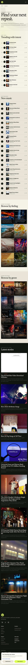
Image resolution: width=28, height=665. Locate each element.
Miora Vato (11, 104)
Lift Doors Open (12, 47)
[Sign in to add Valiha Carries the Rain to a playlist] (26, 113)
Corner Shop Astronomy (14, 169)
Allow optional (20, 661)
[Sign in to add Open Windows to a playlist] (26, 80)
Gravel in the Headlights (14, 183)
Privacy (5, 652)
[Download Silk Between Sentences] (25, 146)
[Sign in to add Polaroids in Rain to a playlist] (26, 71)
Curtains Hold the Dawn (14, 127)
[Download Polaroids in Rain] (25, 71)
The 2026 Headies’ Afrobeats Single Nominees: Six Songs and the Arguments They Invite (13, 499)
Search (2, 630)
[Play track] (4, 43)
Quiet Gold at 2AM (13, 131)
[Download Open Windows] (25, 80)
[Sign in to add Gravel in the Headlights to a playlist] (26, 184)
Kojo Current (11, 53)
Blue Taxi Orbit (12, 61)
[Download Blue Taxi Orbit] (25, 62)
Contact (2, 640)
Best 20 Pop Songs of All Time (11, 436)
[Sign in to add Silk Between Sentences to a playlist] (26, 146)
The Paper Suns (12, 71)
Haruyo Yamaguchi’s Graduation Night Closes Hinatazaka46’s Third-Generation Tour (14, 597)
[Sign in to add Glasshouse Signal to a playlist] (26, 76)
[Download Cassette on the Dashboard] (25, 160)
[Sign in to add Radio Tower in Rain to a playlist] (26, 165)
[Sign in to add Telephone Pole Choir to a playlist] (26, 174)
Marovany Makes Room (14, 108)
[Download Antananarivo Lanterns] (25, 118)
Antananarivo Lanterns (14, 117)
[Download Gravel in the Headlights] (25, 184)
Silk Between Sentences (14, 145)
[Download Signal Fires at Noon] (25, 193)
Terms (2, 652)
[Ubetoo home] (12, 2)
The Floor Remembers (14, 66)
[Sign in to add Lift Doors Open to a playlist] (26, 48)
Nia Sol (10, 81)
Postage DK (16, 638)
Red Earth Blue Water (14, 122)
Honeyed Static (12, 136)
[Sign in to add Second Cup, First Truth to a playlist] (26, 142)
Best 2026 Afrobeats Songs (10, 407)
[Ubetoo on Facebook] (5, 622)
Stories (2, 633)
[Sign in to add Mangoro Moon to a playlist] (26, 104)
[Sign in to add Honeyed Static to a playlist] (26, 137)
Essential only (7, 661)
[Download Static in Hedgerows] (25, 179)
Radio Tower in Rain (13, 164)
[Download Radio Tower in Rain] (25, 165)
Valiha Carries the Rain (14, 113)
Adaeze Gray (11, 128)
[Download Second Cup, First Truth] (25, 142)
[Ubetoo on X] (2, 622)
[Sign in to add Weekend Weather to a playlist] (26, 188)
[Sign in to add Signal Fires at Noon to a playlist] (26, 193)
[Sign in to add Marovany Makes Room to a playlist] (26, 109)
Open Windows (12, 80)
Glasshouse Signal (13, 75)
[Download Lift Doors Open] (25, 48)
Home (2, 5)
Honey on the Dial (13, 84)
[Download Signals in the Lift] (25, 57)
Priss (15, 642)
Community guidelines (5, 643)
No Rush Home (12, 42)
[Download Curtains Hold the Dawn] (25, 127)
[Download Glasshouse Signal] (25, 76)
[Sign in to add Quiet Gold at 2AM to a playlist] (26, 132)
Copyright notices (18, 630)
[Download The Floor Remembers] (25, 66)
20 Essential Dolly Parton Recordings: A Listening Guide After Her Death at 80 (13, 531)
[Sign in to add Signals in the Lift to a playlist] (26, 57)
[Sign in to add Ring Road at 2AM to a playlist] (26, 52)
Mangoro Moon (12, 103)
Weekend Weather (13, 187)
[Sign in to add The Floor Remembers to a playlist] (26, 66)
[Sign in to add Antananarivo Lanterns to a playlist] (26, 118)
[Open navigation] (25, 2)
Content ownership (18, 628)
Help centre (3, 638)
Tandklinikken (17, 640)
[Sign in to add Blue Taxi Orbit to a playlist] (26, 62)
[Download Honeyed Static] (25, 137)
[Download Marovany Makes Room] (25, 109)
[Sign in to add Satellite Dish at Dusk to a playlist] (26, 151)
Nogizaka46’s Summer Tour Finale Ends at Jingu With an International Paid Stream (13, 564)
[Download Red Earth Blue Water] (25, 123)
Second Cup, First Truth (14, 141)
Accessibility (3, 642)
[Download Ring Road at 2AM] (25, 52)
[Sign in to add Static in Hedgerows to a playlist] (26, 179)
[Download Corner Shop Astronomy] (25, 170)
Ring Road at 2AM (13, 52)
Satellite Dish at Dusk (14, 150)
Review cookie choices (6, 658)
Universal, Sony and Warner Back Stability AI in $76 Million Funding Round (13, 466)
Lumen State (11, 76)
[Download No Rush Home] (25, 43)
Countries (2, 631)
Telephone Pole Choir (14, 173)
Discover (2, 628)
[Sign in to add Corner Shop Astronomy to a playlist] (26, 170)
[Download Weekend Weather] (25, 188)
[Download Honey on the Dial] (25, 85)
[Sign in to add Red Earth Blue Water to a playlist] (26, 123)
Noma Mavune (11, 43)
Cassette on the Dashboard (15, 159)
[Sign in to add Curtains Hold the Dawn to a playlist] (26, 127)
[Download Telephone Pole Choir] (25, 174)
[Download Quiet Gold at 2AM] (25, 132)
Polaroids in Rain (13, 70)
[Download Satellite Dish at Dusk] (25, 151)
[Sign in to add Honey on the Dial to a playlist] (26, 85)
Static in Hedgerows (14, 178)
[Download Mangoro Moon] (25, 104)
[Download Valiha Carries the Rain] (25, 113)
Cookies (9, 652)
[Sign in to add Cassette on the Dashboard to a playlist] (26, 160)
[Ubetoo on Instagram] (8, 622)
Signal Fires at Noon (13, 192)
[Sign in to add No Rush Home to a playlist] (26, 43)
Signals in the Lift (13, 56)
